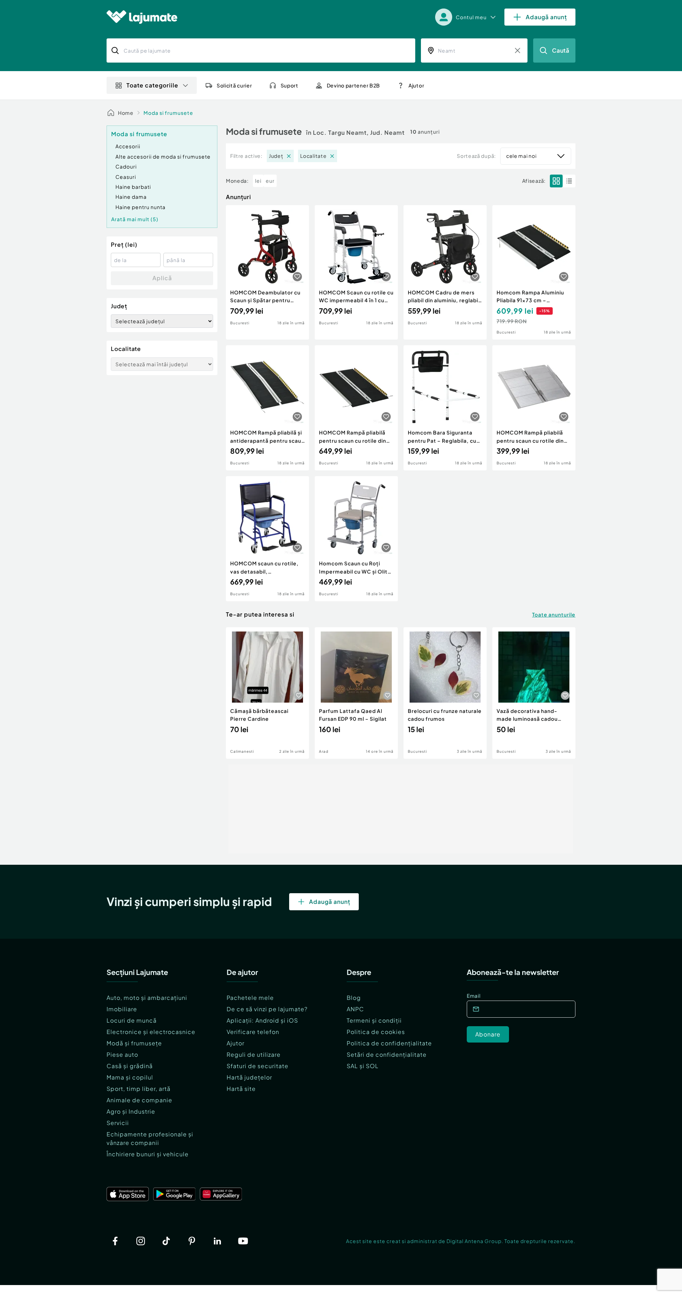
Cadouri (126, 166)
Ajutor (235, 1043)
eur (270, 180)
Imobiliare (122, 1009)
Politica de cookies (376, 1031)
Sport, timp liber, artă (138, 1088)
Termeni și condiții (374, 1020)
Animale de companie (139, 1100)
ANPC (355, 1009)
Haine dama (131, 196)
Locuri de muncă (132, 1020)
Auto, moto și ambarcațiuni (147, 997)
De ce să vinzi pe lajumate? (267, 1009)
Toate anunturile (553, 614)
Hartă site (241, 1088)
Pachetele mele (250, 997)
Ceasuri (125, 177)
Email (474, 995)
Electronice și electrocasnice (151, 1031)
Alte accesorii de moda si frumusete (163, 156)
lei (258, 180)
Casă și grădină (130, 1066)
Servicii (118, 1122)
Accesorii (127, 146)
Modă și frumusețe (134, 1043)
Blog (354, 997)
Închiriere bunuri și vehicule (148, 1154)
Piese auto (122, 1054)
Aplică (162, 278)
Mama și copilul (130, 1077)
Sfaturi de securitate (257, 1066)
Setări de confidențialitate (387, 1054)
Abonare (487, 1034)
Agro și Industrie (131, 1111)
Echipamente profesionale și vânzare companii (150, 1138)
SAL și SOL (363, 1066)
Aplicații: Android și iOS (262, 1020)
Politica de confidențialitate (389, 1043)
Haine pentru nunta (140, 207)
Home (126, 113)
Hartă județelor (249, 1077)
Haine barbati (133, 186)
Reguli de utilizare (254, 1054)
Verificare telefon (253, 1031)
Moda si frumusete (168, 113)
